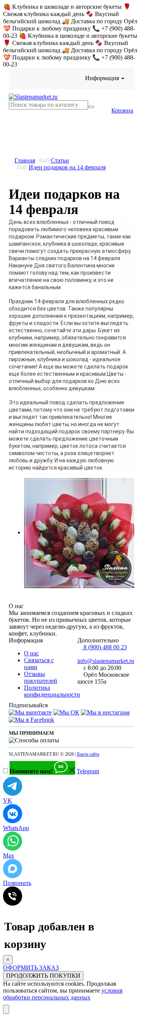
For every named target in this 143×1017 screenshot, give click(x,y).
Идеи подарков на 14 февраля (67, 167)
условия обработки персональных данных (62, 994)
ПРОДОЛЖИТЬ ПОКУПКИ (43, 975)
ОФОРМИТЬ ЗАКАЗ (31, 967)
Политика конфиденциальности (52, 691)
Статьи (60, 160)
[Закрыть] (6, 1009)
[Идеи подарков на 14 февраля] (79, 533)
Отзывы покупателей (40, 677)
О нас (31, 653)
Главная (24, 160)
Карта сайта (88, 754)
